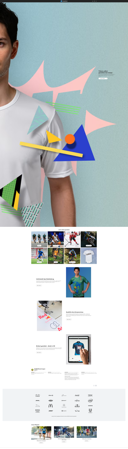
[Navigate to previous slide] (94, 385)
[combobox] (103, 78)
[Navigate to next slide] (96, 385)
